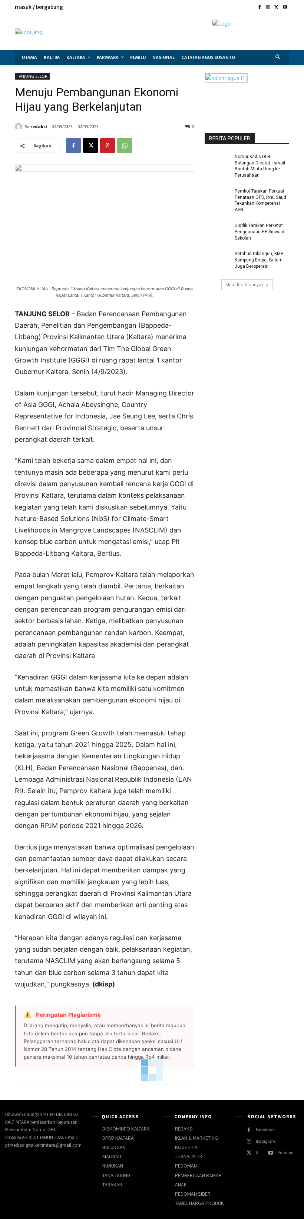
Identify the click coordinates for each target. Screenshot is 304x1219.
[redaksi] (19, 126)
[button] (278, 57)
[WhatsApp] (124, 145)
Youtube (285, 1152)
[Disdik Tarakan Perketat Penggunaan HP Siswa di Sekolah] (217, 231)
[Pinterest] (107, 145)
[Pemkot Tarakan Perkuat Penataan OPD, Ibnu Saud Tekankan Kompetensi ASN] (217, 197)
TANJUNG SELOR (32, 76)
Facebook (265, 1129)
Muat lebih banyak (244, 284)
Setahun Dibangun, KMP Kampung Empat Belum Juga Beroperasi (259, 260)
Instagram (265, 1141)
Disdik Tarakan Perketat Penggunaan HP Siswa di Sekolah (260, 232)
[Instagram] (268, 7)
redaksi (38, 126)
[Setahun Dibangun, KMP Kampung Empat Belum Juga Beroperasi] (217, 259)
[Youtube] (285, 7)
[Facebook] (259, 7)
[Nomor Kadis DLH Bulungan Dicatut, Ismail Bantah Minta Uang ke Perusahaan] (217, 162)
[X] (276, 7)
